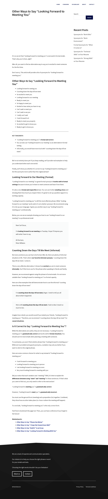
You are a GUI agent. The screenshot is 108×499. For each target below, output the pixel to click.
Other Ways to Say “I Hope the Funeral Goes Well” (33, 425)
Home (58, 4)
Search (76, 14)
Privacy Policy (79, 487)
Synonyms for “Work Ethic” (83, 34)
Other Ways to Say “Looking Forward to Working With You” (37, 431)
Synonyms (66, 4)
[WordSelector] (22, 4)
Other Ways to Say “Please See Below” (30, 422)
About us (17, 474)
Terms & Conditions (91, 487)
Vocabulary (75, 4)
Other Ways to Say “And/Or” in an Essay (30, 428)
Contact (91, 4)
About (84, 4)
